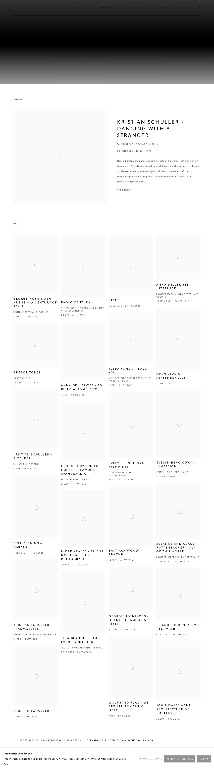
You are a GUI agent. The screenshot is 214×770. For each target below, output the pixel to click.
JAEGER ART (30, 7)
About (152, 8)
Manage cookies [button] (150, 759)
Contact (167, 8)
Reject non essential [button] (180, 759)
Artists (90, 8)
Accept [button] (204, 759)
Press (140, 8)
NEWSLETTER (186, 8)
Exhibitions (107, 8)
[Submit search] (199, 7)
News (77, 8)
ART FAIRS (126, 8)
